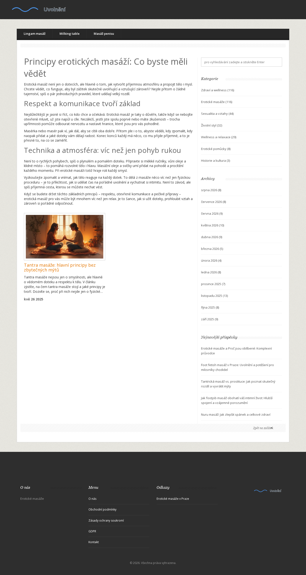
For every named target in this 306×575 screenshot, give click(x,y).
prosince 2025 (213, 284)
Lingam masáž (34, 33)
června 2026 (212, 213)
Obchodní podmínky (102, 509)
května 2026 (212, 225)
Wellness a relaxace (218, 137)
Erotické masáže (216, 102)
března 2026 (212, 249)
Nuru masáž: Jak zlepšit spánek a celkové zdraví (235, 414)
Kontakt (93, 542)
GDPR (92, 531)
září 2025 (209, 319)
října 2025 (210, 307)
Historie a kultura (215, 160)
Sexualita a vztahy (217, 113)
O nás (92, 499)
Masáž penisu (104, 33)
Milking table (70, 33)
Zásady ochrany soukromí (106, 520)
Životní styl (211, 125)
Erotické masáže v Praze (173, 499)
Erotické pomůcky (215, 149)
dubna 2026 (211, 237)
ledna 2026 (211, 272)
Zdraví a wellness (217, 90)
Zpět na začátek (263, 428)
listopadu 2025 (214, 295)
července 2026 (213, 202)
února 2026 (211, 260)
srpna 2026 (211, 190)
